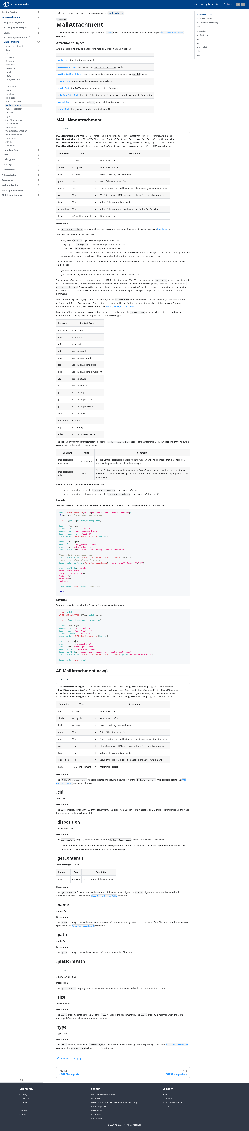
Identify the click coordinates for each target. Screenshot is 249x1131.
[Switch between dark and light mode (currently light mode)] (217, 4)
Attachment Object (204, 14)
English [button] (207, 4)
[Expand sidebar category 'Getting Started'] (38, 12)
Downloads (96, 1110)
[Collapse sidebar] (21, 1080)
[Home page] (59, 13)
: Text (62, 60)
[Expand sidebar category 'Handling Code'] (38, 150)
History (64, 128)
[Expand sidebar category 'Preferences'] (38, 169)
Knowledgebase (98, 1106)
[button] (22, 154)
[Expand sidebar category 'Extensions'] (38, 180)
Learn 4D (95, 1098)
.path (199, 43)
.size (198, 51)
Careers (166, 1106)
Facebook (23, 1102)
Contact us (168, 1098)
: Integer (64, 102)
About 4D (167, 1094)
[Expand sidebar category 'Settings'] (38, 164)
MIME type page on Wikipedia (119, 306)
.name (199, 39)
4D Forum (24, 1098)
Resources (96, 1114)
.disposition (201, 31)
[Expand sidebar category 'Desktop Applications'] (38, 190)
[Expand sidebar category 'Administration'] (38, 175)
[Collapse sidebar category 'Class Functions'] (38, 42)
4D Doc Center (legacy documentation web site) (114, 1102)
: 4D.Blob (69, 74)
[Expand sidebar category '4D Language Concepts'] (38, 27)
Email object (163, 228)
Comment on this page (71, 1058)
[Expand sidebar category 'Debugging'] (38, 159)
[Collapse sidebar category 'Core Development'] (38, 17)
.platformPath (202, 47)
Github (22, 1114)
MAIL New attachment (206, 18)
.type (199, 55)
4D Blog (23, 1094)
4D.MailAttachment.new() (207, 23)
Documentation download (103, 1094)
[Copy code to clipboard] (186, 512)
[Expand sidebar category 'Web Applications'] (38, 185)
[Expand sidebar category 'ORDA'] (38, 33)
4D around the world (173, 1102)
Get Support (97, 1118)
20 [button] (194, 4)
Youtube (23, 1110)
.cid (198, 27)
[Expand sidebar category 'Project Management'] (38, 22)
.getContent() (202, 35)
